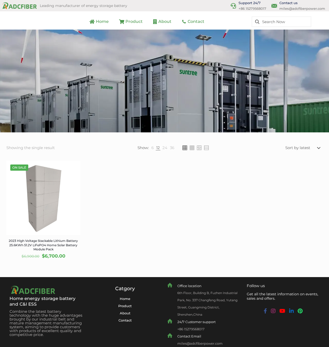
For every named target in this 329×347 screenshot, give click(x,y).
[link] (152, 147)
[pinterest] (300, 311)
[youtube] (282, 311)
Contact (125, 320)
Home (125, 299)
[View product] (73, 167)
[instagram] (273, 311)
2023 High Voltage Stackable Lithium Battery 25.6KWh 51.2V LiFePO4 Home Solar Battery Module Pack (43, 245)
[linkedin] (291, 311)
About (125, 313)
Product (125, 306)
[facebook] (265, 311)
